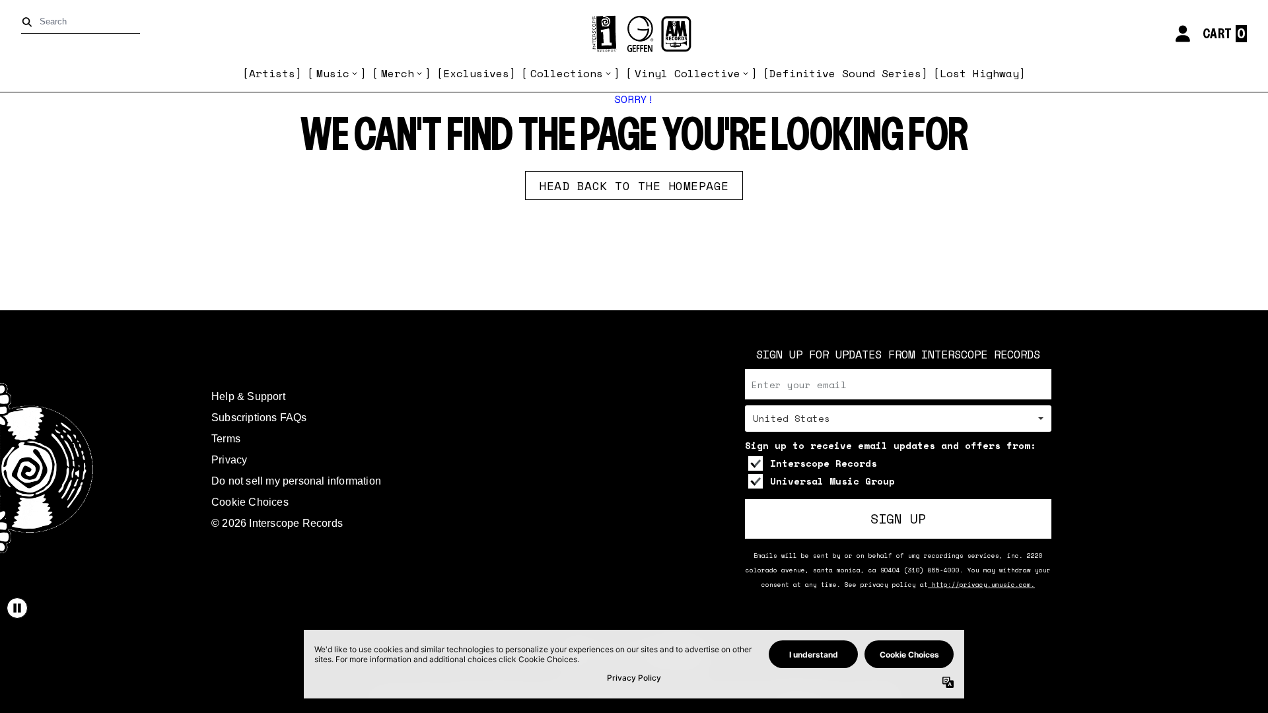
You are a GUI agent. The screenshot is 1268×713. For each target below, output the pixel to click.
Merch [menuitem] (397, 73)
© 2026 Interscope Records (277, 523)
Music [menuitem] (332, 73)
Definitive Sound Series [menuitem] (845, 73)
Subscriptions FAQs (259, 417)
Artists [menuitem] (272, 73)
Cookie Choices (250, 502)
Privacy (229, 459)
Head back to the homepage (634, 185)
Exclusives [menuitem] (476, 73)
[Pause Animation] (17, 608)
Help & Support (248, 396)
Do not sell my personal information (296, 481)
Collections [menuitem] (566, 73)
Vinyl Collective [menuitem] (687, 73)
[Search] (29, 22)
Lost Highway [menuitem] (979, 73)
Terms (225, 438)
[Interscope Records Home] (634, 34)
